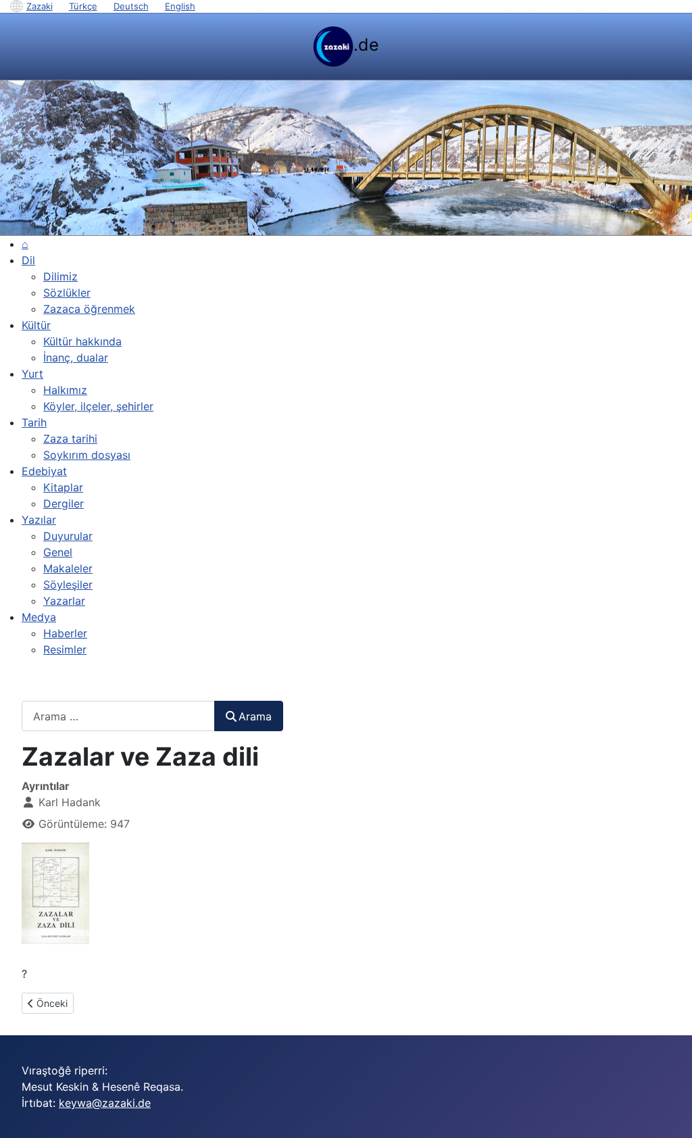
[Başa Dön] (668, 1113)
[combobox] (118, 716)
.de (366, 44)
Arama (255, 716)
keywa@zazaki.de (105, 1103)
